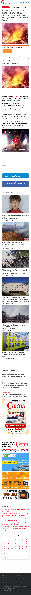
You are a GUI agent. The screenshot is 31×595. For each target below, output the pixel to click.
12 (12, 546)
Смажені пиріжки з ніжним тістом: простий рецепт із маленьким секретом (15, 395)
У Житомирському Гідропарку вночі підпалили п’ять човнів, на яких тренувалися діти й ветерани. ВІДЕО (14, 272)
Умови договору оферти (8, 588)
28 (19, 551)
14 (19, 546)
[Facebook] (26, 2)
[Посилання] (5, 2)
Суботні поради (12, 392)
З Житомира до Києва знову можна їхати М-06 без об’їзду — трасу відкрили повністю (14, 327)
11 (8, 546)
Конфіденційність (6, 590)
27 (15, 551)
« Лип (5, 557)
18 (8, 548)
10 (4, 546)
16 (26, 546)
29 (22, 551)
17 (4, 548)
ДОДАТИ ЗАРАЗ (7, 51)
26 (12, 551)
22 (22, 548)
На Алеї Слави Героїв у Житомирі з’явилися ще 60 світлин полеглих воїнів (13, 354)
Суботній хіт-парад (7, 373)
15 (22, 546)
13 (15, 546)
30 (26, 551)
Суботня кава (16, 373)
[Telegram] (29, 2)
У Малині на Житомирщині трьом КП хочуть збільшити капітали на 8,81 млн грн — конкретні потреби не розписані (15, 299)
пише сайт (15, 96)
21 (19, 548)
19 (12, 548)
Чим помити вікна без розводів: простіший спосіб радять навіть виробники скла (14, 523)
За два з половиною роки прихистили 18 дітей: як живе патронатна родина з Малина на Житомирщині (15, 385)
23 (26, 548)
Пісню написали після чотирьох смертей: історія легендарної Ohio (13, 375)
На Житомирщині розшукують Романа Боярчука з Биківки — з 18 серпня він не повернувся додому (15, 217)
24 (4, 551)
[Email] (21, 2)
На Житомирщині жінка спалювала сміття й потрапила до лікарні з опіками (14, 244)
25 (8, 551)
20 (15, 548)
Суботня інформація (7, 382)
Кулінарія (4, 392)
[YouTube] (23, 2)
